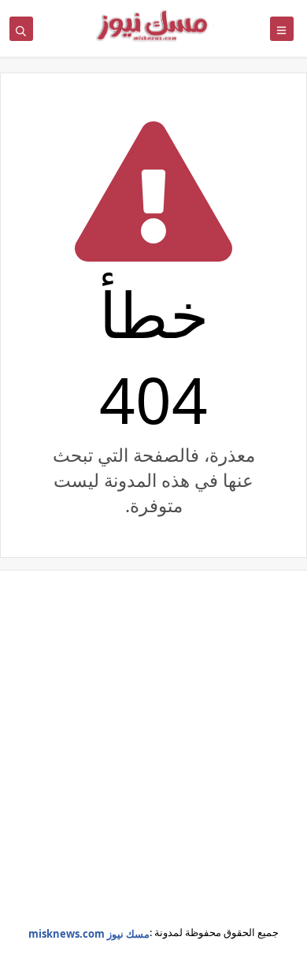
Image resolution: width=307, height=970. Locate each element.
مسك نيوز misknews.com (89, 934)
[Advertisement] (153, 759)
